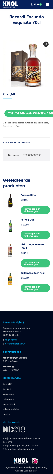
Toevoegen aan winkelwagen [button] (32, 210)
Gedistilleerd (9, 126)
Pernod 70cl (28, 219)
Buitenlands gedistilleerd (36, 122)
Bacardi (20, 122)
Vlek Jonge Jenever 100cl (32, 246)
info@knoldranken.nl (15, 343)
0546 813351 (11, 340)
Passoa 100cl (28, 195)
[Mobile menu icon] (47, 4)
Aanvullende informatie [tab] (16, 142)
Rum (18, 126)
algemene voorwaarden (17, 467)
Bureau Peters (31, 470)
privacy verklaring (38, 467)
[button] (46, 44)
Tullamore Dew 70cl (32, 273)
